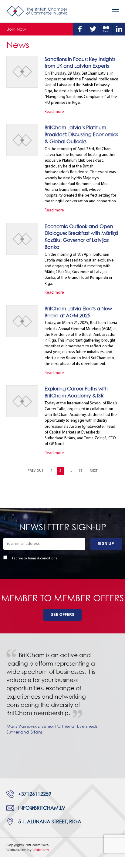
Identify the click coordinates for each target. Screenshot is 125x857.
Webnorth (40, 850)
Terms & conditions (42, 558)
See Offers (62, 615)
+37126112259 (34, 794)
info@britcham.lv (41, 808)
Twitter (92, 29)
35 (81, 471)
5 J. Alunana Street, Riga (49, 821)
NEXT (93, 471)
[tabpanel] (62, 697)
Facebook (79, 29)
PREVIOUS (35, 471)
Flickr (106, 29)
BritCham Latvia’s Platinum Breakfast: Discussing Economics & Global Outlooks (81, 134)
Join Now (16, 29)
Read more (54, 112)
